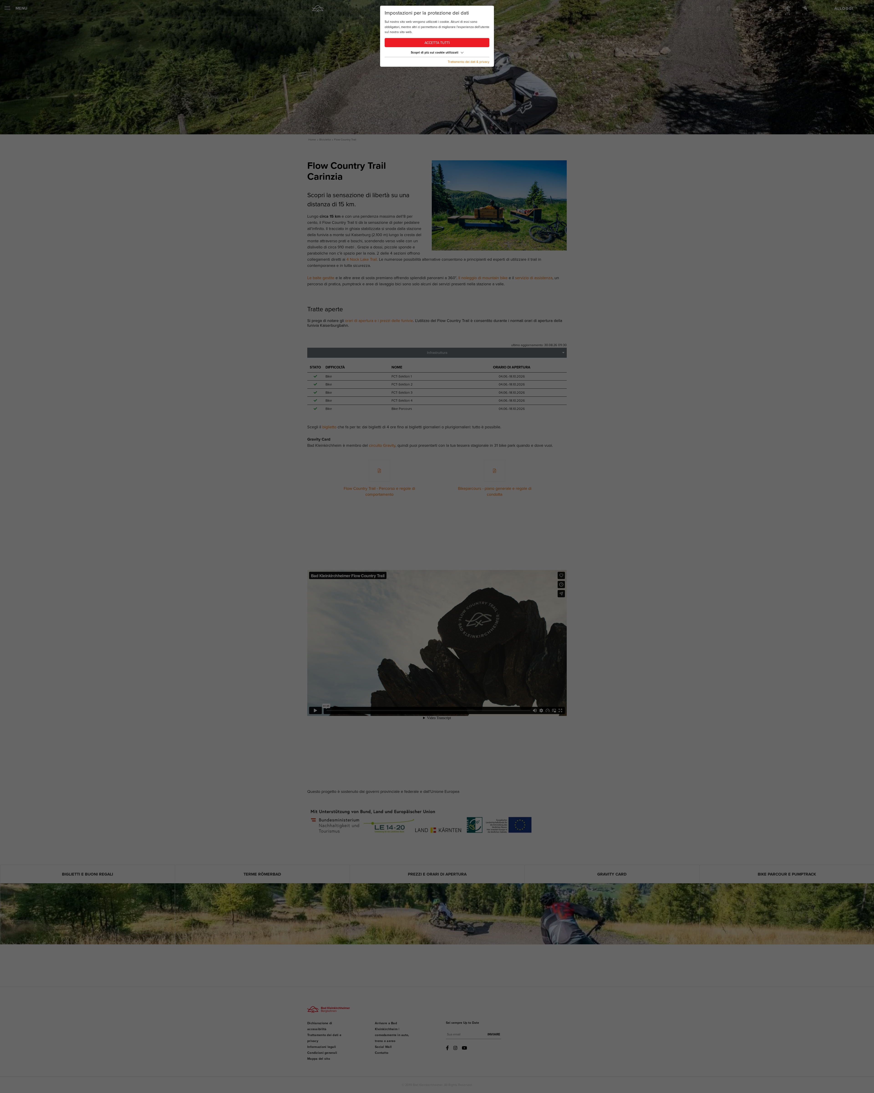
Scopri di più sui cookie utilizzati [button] (434, 52)
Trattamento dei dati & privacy (468, 62)
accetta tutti (437, 43)
